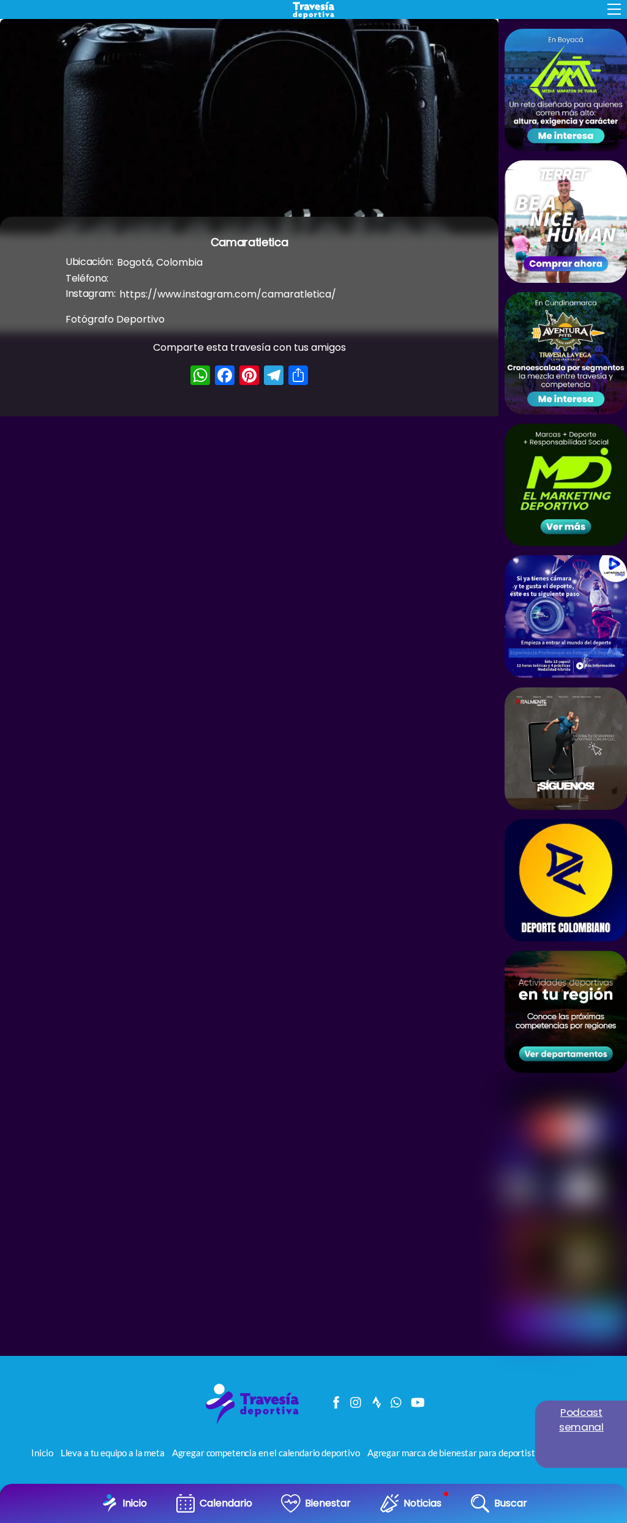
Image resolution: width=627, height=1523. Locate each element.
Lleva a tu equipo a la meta (113, 1452)
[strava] (376, 1399)
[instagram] (356, 1399)
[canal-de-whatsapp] (396, 1399)
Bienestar (328, 1503)
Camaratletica (249, 242)
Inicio (134, 1503)
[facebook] (336, 1399)
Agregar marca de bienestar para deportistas (455, 1452)
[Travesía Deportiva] (256, 1423)
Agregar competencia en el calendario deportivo (266, 1452)
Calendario (226, 1503)
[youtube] (417, 1399)
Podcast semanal (581, 1419)
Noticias (422, 1503)
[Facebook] (224, 376)
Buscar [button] (510, 1503)
